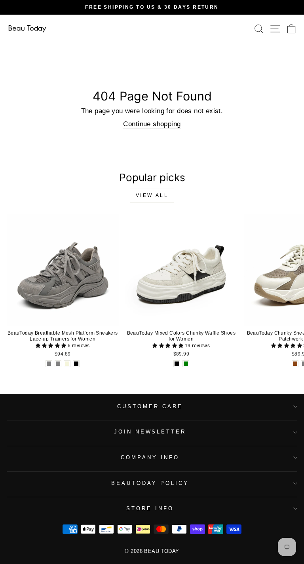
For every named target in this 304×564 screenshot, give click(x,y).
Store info (150, 508)
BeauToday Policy (150, 483)
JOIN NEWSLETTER (150, 432)
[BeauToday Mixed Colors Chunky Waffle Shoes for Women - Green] (186, 364)
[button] (52, 345)
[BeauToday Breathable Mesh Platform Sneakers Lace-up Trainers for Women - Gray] (49, 364)
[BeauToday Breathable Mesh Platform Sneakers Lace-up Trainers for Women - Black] (76, 364)
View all (152, 195)
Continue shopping (151, 124)
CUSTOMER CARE (150, 406)
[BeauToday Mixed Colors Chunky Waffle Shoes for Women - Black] (177, 364)
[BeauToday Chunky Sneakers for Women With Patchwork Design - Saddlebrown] (295, 364)
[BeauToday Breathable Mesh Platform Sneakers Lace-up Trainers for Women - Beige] (67, 364)
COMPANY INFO (150, 457)
